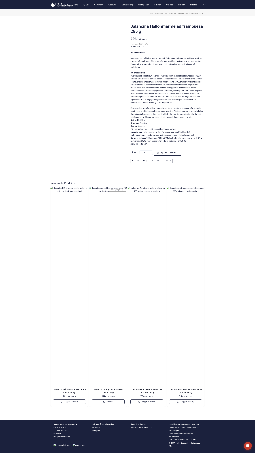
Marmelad (159, 13)
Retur (184, 427)
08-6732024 (58, 434)
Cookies (195, 424)
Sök (87, 5)
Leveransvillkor (174, 427)
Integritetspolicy (184, 424)
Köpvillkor (173, 424)
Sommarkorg (127, 5)
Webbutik (112, 5)
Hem (76, 5)
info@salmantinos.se (62, 437)
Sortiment (98, 5)
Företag (193, 5)
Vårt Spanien (143, 5)
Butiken (157, 5)
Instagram (96, 430)
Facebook (96, 427)
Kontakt (181, 5)
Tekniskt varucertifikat (161, 161)
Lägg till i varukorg (169, 153)
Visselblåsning (192, 427)
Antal (134, 152)
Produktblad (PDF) (139, 161)
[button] (69, 401)
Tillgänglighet (174, 430)
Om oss (169, 5)
